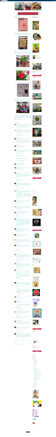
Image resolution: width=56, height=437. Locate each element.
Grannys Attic (17, 166)
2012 (34, 357)
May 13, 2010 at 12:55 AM (20, 330)
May (34, 367)
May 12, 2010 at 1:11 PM (20, 286)
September (35, 363)
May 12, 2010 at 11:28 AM (20, 260)
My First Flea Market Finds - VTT (37, 374)
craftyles (17, 233)
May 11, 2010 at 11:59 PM (20, 203)
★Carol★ (37, 55)
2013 (34, 356)
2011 (34, 358)
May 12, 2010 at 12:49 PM (20, 267)
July (34, 365)
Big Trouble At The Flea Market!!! (37, 373)
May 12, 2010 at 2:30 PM (20, 293)
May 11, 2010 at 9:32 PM (20, 169)
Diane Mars (17, 137)
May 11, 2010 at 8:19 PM (20, 127)
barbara (17, 315)
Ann (16, 171)
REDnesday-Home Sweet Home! (37, 375)
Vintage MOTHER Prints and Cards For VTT (37, 379)
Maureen (17, 253)
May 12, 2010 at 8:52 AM (20, 236)
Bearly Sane (17, 300)
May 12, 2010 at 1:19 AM (20, 209)
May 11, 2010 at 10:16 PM (20, 180)
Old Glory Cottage (28, 3)
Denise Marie (17, 295)
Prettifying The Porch (36, 376)
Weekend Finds (35, 380)
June (34, 366)
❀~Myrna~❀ (17, 182)
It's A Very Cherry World (17, 34)
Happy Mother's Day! (36, 377)
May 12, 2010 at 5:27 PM (20, 308)
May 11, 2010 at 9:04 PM (20, 164)
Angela (17, 217)
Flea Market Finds (36, 370)
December (35, 360)
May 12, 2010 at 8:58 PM (20, 324)
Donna (17, 199)
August (35, 364)
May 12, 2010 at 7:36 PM (20, 313)
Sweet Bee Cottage (18, 129)
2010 (34, 359)
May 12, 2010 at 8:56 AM (20, 242)
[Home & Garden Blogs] (34, 419)
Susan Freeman (18, 244)
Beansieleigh (17, 262)
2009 (34, 386)
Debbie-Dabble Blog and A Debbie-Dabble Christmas (22, 211)
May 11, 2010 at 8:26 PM (20, 135)
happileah (17, 123)
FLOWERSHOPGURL (18, 332)
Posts (34, 191)
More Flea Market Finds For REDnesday (37, 369)
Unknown (17, 189)
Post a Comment (16, 341)
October (35, 362)
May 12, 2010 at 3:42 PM (20, 298)
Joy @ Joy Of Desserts (18, 310)
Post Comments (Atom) (20, 344)
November (35, 361)
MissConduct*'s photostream (37, 342)
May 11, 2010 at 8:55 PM (20, 153)
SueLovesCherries (18, 320)
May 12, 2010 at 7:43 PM (20, 318)
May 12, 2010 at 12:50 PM (20, 279)
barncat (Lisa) (17, 227)
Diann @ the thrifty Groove (19, 155)
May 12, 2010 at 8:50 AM (20, 231)
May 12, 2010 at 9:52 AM (20, 251)
